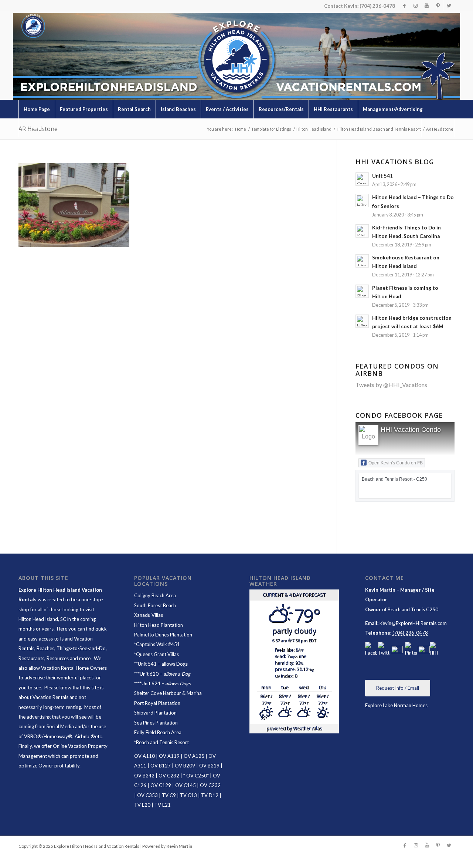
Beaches (45, 648)
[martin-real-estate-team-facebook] (371, 650)
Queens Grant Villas (157, 654)
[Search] (438, 127)
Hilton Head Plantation (158, 625)
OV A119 (169, 756)
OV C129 (160, 785)
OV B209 (185, 766)
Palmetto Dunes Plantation (163, 635)
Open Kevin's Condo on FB (395, 463)
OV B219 (209, 766)
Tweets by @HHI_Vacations (391, 384)
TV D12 (209, 795)
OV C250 (196, 776)
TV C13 (188, 795)
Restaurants (31, 658)
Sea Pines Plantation (156, 723)
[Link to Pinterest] (437, 5)
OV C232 (169, 776)
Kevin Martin (179, 846)
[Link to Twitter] (449, 5)
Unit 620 (149, 674)
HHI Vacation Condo (411, 429)
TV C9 (169, 795)
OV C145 (185, 785)
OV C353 (147, 795)
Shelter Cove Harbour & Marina (168, 693)
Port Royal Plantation (157, 703)
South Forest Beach (155, 605)
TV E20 (142, 805)
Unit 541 (147, 664)
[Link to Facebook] (404, 5)
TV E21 (162, 805)
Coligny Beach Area (155, 595)
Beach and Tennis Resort (162, 742)
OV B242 (144, 776)
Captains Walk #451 (158, 644)
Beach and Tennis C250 (413, 609)
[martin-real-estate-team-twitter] (384, 650)
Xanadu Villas (148, 615)
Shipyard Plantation (155, 713)
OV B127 (160, 766)
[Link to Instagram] (415, 5)
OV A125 (194, 756)
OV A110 (144, 756)
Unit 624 (151, 683)
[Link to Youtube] (426, 5)
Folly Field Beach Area (157, 732)
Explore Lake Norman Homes (396, 705)
